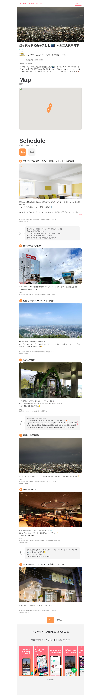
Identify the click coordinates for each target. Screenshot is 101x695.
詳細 (80, 214)
